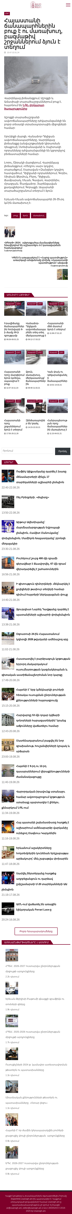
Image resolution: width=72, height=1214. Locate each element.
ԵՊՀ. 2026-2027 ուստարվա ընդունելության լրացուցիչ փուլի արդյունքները (32, 1166)
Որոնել (62, 451)
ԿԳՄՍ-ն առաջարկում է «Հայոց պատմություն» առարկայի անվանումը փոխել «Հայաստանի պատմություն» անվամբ (40, 260)
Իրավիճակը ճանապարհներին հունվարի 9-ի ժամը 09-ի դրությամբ (14, 329)
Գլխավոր (10, 304)
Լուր (7, 13)
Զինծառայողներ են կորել (35, 422)
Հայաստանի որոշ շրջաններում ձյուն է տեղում (13, 425)
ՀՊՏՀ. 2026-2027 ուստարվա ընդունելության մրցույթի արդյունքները (33, 969)
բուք (15, 215)
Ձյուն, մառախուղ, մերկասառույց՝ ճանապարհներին (36, 377)
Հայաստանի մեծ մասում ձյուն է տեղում (56, 326)
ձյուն (25, 215)
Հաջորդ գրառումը (59, 266)
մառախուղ (38, 215)
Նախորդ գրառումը (13, 251)
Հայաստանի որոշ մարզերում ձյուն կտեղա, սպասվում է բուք (14, 377)
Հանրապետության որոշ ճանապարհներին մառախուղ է (57, 425)
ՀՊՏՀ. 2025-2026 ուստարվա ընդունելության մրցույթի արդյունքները (33, 1034)
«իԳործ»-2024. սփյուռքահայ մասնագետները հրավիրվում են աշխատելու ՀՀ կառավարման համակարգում (32, 245)
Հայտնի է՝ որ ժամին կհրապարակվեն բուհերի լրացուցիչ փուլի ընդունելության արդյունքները (35, 1133)
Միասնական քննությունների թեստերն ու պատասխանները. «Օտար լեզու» (31, 1100)
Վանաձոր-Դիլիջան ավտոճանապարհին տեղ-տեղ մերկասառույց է (36, 329)
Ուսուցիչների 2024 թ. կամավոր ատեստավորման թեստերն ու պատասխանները (36, 1067)
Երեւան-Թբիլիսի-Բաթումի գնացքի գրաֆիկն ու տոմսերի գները (35, 1002)
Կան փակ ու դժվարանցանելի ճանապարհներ (57, 376)
